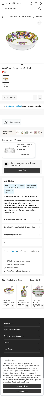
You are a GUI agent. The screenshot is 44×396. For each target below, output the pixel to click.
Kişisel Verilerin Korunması (14, 336)
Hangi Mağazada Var (13, 235)
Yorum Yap (22, 170)
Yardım (7, 343)
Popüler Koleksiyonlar (12, 330)
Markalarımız (9, 323)
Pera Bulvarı (8, 349)
